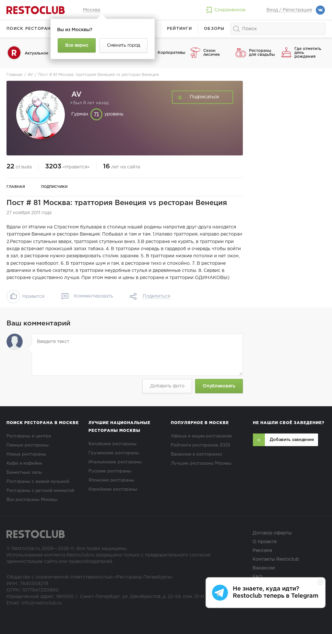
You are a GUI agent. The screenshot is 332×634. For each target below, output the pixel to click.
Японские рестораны (111, 480)
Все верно (76, 45)
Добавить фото (167, 386)
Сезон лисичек (211, 52)
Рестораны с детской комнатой (40, 491)
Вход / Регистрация (289, 10)
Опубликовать (219, 386)
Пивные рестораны (27, 445)
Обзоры (214, 28)
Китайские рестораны (112, 444)
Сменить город (123, 45)
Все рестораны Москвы (31, 500)
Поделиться (156, 296)
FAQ (257, 577)
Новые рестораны (26, 454)
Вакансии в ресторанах (196, 454)
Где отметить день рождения (307, 52)
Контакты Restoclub (276, 559)
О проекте (265, 542)
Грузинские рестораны (114, 453)
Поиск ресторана (30, 28)
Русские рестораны (110, 471)
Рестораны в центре (28, 436)
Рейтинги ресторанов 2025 (200, 445)
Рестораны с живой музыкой (37, 481)
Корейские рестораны (113, 489)
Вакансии (264, 568)
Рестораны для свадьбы (262, 52)
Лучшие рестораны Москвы (201, 463)
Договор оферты (272, 533)
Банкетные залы (24, 472)
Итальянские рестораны (115, 462)
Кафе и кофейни (24, 463)
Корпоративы (171, 53)
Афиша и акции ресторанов (201, 436)
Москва (91, 10)
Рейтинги (179, 28)
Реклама (262, 551)
